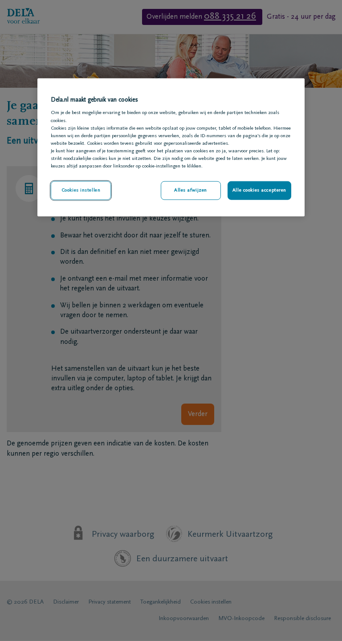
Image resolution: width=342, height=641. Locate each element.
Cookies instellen (81, 190)
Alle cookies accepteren (259, 190)
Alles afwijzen (190, 190)
